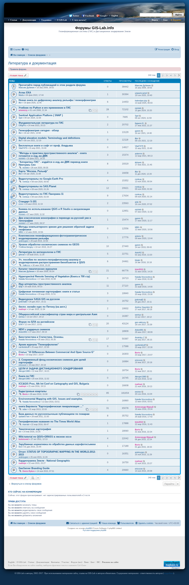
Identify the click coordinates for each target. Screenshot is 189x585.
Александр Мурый (144, 407)
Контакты (55, 562)
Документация (29, 20)
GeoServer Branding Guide (34, 468)
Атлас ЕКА (25, 92)
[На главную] (94, 8)
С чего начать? (79, 20)
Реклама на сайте (110, 562)
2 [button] (162, 75)
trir (20, 431)
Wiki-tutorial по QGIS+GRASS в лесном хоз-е (45, 436)
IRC (98, 562)
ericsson (22, 365)
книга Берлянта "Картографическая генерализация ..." (51, 406)
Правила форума (18, 69)
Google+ (104, 16)
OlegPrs (22, 125)
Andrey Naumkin (142, 307)
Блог (165, 20)
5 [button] (175, 75)
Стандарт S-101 (28, 201)
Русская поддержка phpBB (94, 530)
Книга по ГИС (26, 376)
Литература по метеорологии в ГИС (40, 252)
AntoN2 (138, 252)
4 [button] (170, 75)
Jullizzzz (26, 265)
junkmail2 (23, 302)
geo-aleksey (140, 322)
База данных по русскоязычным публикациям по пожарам (54, 414)
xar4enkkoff (24, 347)
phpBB (88, 528)
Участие (65, 562)
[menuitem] (25, 49)
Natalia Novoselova (27, 279)
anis (137, 202)
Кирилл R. (139, 123)
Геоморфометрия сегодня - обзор (39, 130)
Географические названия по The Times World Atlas (49, 421)
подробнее (168, 573)
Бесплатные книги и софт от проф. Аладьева (46, 145)
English (114, 16)
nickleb (138, 108)
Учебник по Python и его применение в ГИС (45, 107)
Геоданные (46, 20)
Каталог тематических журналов (38, 268)
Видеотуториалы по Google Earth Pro (41, 178)
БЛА (21, 324)
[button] (179, 75)
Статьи (13, 20)
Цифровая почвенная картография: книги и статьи (49, 291)
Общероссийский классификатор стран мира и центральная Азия (58, 314)
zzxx (21, 204)
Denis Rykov (29, 471)
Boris (21, 355)
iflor (20, 103)
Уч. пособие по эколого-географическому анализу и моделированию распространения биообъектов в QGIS (52, 261)
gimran (22, 254)
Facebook (89, 16)
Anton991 (23, 332)
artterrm (138, 153)
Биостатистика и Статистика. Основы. (41, 337)
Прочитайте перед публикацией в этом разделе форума (52, 85)
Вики (86, 562)
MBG (21, 232)
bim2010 (139, 269)
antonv (138, 236)
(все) (80, 562)
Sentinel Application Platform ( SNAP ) (41, 115)
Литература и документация (32, 63)
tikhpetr (138, 162)
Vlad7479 (23, 148)
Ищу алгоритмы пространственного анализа (45, 284)
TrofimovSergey (26, 247)
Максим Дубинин (27, 87)
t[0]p (21, 286)
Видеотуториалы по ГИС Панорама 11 (41, 194)
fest (20, 447)
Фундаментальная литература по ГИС (41, 122)
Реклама (177, 20)
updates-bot (24, 416)
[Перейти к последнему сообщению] (152, 85)
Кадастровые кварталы (33, 391)
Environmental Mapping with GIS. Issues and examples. (51, 398)
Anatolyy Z (140, 337)
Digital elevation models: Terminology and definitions (49, 138)
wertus (22, 317)
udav (25, 409)
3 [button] (166, 75)
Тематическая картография (35, 429)
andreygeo (23, 241)
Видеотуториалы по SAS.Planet (37, 186)
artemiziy (23, 110)
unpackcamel (141, 93)
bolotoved (24, 439)
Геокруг (175, 568)
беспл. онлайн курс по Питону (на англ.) (42, 306)
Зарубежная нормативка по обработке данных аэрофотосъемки (57, 444)
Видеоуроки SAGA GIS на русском (39, 299)
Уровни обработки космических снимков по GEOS (49, 244)
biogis (137, 260)
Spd (20, 118)
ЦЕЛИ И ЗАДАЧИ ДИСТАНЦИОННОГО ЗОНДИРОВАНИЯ (51, 368)
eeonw (138, 392)
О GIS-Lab (62, 20)
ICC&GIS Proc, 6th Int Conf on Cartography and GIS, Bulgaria (54, 383)
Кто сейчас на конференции (25, 492)
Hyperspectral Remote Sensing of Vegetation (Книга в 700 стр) (54, 276)
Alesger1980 (24, 371)
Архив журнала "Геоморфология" (39, 344)
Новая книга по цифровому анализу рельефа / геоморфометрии (57, 100)
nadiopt (22, 309)
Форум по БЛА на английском (36, 321)
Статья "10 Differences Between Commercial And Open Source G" (56, 352)
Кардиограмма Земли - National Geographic (44, 460)
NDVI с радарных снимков (34, 329)
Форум (155, 20)
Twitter (76, 16)
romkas (26, 182)
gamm (137, 131)
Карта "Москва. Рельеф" (33, 171)
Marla (21, 95)
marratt (26, 424)
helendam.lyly (141, 100)
